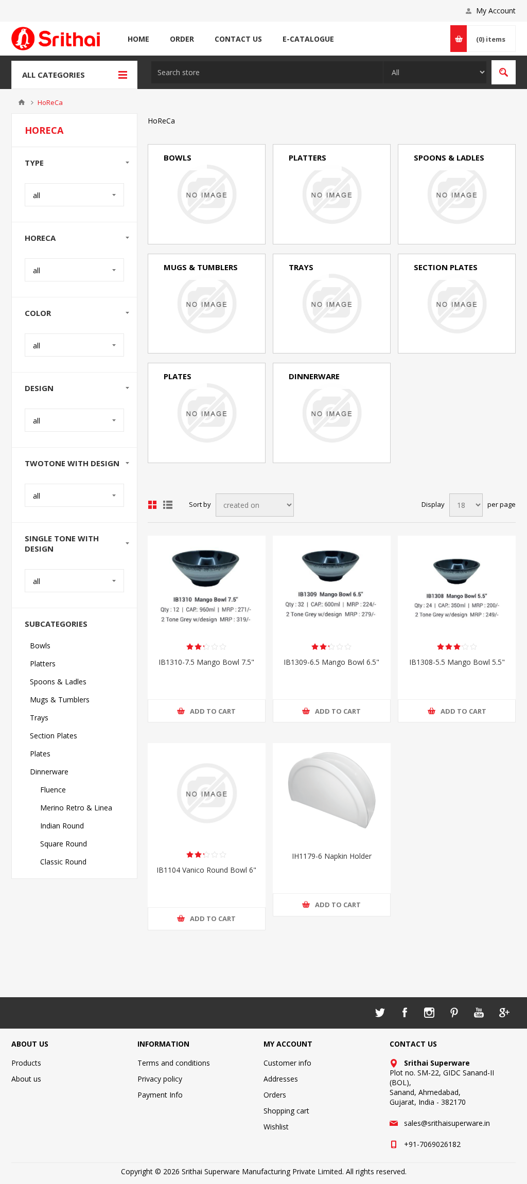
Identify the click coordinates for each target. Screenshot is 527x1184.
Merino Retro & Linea (330, 410)
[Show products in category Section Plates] (456, 304)
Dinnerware (314, 376)
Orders (275, 1095)
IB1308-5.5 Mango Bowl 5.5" (457, 662)
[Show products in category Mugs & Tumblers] (206, 304)
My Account (496, 10)
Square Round (317, 440)
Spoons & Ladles (449, 157)
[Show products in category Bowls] (206, 194)
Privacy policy (159, 1079)
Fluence (307, 395)
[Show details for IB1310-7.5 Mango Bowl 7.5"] (207, 585)
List (167, 505)
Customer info (287, 1063)
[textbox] (267, 72)
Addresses (281, 1079)
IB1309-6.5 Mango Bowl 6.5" (331, 662)
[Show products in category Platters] (331, 194)
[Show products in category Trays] (331, 304)
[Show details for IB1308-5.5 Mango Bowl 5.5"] (457, 585)
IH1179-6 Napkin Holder (332, 856)
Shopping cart (286, 1111)
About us (26, 1079)
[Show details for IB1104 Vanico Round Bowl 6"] (207, 793)
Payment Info (160, 1095)
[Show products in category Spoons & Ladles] (456, 194)
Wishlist (276, 1127)
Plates (177, 376)
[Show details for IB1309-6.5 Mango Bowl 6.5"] (332, 585)
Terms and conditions (173, 1063)
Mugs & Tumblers (201, 267)
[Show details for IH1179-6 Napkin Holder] (332, 793)
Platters (307, 157)
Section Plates (446, 267)
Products (26, 1063)
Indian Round (316, 425)
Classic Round (317, 455)
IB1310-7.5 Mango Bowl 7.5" (206, 662)
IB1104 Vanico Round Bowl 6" (206, 870)
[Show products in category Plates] (206, 413)
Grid (152, 505)
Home (21, 102)
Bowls (177, 157)
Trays (301, 267)
